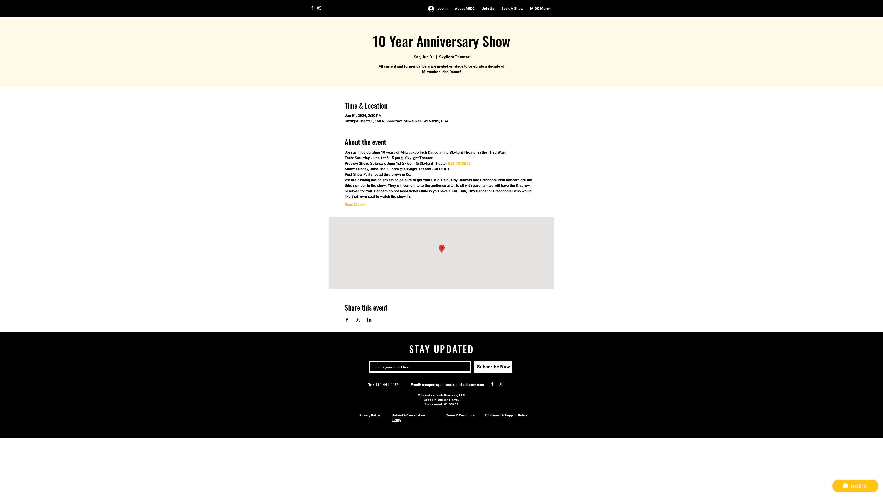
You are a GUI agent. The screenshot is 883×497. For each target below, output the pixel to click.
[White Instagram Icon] (319, 8)
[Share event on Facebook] (347, 320)
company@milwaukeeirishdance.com (453, 385)
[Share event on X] (358, 320)
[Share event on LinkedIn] (369, 320)
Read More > (355, 204)
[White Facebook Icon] (312, 8)
